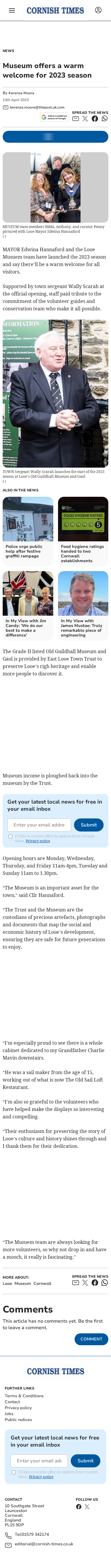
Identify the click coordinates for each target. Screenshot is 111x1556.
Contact (12, 1402)
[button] (12, 10)
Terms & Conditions (24, 1396)
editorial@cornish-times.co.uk (44, 1544)
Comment (91, 1339)
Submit (89, 825)
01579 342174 (35, 1534)
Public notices (18, 1420)
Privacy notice (38, 841)
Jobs (9, 1414)
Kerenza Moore (21, 93)
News (8, 50)
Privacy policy (18, 1408)
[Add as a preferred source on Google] (54, 117)
